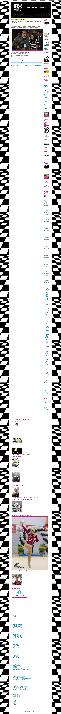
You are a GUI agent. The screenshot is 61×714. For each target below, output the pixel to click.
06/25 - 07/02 (47, 250)
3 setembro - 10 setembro (17, 637)
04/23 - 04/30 (47, 266)
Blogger (34, 711)
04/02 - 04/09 (47, 271)
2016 (45, 388)
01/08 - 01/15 (47, 384)
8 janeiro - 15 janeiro (16, 697)
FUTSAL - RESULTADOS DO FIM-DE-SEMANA (47, 330)
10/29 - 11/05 (47, 219)
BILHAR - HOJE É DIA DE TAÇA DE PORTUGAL (47, 342)
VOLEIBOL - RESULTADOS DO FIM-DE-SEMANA (47, 339)
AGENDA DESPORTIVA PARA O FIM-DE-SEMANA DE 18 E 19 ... (47, 288)
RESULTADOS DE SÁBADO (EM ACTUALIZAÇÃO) (20, 688)
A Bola (45, 400)
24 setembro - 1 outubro (16, 634)
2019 (45, 200)
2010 (45, 394)
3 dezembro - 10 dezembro (17, 623)
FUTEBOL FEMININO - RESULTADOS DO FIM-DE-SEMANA (47, 335)
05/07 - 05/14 (47, 262)
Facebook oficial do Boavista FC (46, 106)
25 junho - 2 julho (15, 647)
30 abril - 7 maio (15, 656)
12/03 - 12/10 (47, 210)
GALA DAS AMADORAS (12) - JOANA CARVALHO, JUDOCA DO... (47, 322)
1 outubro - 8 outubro (16, 633)
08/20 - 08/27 (47, 237)
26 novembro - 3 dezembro (17, 624)
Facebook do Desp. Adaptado (46, 94)
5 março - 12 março (16, 665)
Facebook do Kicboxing (46, 101)
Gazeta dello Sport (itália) (46, 405)
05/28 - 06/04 (47, 257)
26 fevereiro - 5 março (16, 666)
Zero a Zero (45, 414)
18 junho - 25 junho (16, 648)
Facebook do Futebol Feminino (46, 96)
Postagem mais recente (14, 65)
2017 (45, 202)
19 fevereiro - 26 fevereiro (17, 667)
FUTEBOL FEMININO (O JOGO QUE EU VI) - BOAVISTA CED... (47, 355)
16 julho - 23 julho (15, 644)
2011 (45, 393)
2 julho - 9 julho (15, 646)
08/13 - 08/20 (47, 239)
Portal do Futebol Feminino (46, 410)
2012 (45, 392)
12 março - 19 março (16, 664)
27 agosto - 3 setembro (16, 638)
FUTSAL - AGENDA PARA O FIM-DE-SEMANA (46, 317)
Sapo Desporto (46, 412)
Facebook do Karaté (46, 99)
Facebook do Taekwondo (46, 102)
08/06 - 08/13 (47, 241)
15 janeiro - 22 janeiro (16, 696)
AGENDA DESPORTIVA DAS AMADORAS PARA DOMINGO (47, 374)
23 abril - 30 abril (15, 657)
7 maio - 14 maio (15, 655)
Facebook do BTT (46, 91)
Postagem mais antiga (38, 65)
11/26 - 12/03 (47, 212)
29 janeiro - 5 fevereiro (16, 694)
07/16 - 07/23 (47, 244)
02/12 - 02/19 (47, 284)
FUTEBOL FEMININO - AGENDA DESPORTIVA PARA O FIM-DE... (47, 310)
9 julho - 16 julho (15, 645)
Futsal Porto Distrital (46, 403)
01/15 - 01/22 (47, 382)
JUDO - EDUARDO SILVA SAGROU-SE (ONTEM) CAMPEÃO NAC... (47, 364)
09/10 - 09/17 (47, 232)
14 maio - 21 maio (15, 654)
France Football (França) (46, 402)
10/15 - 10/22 (47, 223)
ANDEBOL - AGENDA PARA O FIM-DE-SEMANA (46, 313)
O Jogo (45, 408)
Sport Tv (45, 413)
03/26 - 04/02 (47, 273)
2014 (45, 390)
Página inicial (26, 65)
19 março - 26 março (16, 663)
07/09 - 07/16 (47, 246)
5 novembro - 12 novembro (17, 627)
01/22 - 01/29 (47, 380)
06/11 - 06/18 (47, 253)
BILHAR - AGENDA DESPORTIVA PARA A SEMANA (47, 297)
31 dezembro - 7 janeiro (16, 618)
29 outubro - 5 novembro (16, 628)
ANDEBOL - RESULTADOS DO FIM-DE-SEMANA (47, 346)
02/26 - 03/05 (47, 280)
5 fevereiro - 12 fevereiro (16, 693)
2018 (45, 201)
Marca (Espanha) (46, 407)
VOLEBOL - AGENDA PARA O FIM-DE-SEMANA (46, 305)
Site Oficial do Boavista (46, 108)
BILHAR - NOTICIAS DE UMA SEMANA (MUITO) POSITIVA (46, 293)
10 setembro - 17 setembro (17, 636)
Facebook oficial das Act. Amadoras (46, 105)
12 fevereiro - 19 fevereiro (17, 668)
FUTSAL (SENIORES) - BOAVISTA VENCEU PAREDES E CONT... (47, 369)
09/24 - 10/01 (47, 228)
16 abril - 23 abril (15, 658)
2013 (45, 391)
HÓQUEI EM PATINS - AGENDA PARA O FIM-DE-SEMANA (46, 301)
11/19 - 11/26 (47, 214)
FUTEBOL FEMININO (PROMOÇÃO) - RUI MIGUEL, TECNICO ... (47, 351)
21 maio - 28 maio (15, 653)
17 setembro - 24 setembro (17, 635)
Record (45, 411)
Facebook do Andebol (46, 85)
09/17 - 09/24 (47, 230)
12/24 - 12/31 (47, 205)
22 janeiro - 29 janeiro (16, 695)
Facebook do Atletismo (46, 86)
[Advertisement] (29, 433)
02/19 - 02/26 (47, 282)
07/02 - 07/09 (47, 248)
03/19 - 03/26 (47, 275)
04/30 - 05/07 (47, 264)
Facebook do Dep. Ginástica (46, 92)
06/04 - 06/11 (47, 255)
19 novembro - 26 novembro (17, 625)
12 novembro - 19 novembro (17, 626)
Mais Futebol (46, 406)
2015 (45, 389)
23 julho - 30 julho (15, 643)
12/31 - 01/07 (47, 203)
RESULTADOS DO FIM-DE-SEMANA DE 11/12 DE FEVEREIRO (47, 326)
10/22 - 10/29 (47, 221)
